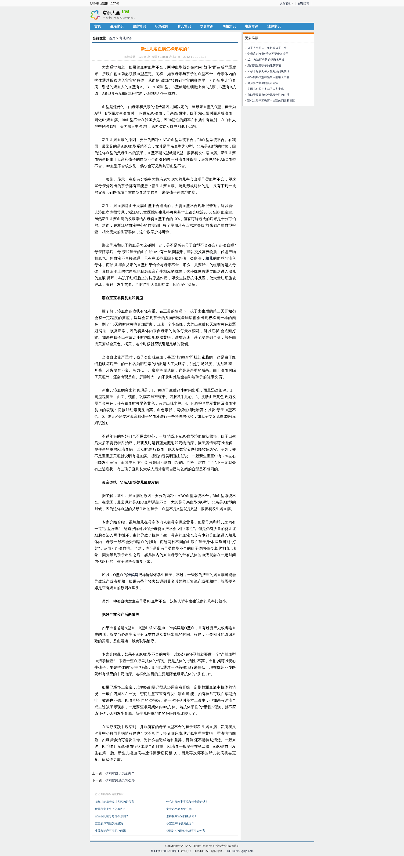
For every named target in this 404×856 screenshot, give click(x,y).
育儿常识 (184, 26)
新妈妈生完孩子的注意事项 (264, 65)
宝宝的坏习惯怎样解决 (109, 823)
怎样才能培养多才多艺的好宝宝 (114, 801)
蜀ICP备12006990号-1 (165, 851)
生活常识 (116, 26)
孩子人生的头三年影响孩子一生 (267, 48)
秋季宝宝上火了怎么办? (110, 809)
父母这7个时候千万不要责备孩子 (267, 53)
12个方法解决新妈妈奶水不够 (265, 59)
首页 (97, 26)
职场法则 (161, 26)
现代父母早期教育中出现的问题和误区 (271, 100)
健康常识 (139, 26)
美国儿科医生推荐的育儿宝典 (265, 89)
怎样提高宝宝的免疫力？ (181, 816)
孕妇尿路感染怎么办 (120, 780)
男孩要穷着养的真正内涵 (262, 83)
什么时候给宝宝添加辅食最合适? (186, 801)
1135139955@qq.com (239, 851)
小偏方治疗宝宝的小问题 (110, 830)
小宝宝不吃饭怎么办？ (180, 823)
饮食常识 (206, 26)
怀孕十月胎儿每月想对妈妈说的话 (268, 71)
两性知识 (229, 26)
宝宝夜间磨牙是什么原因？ (112, 816)
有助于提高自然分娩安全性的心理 (268, 94)
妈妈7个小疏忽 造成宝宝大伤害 (185, 830)
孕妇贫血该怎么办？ (120, 773)
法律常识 (274, 26)
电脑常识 (251, 26)
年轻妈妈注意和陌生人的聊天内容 (268, 77)
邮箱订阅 (303, 3)
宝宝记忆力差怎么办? (179, 809)
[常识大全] (113, 14)
